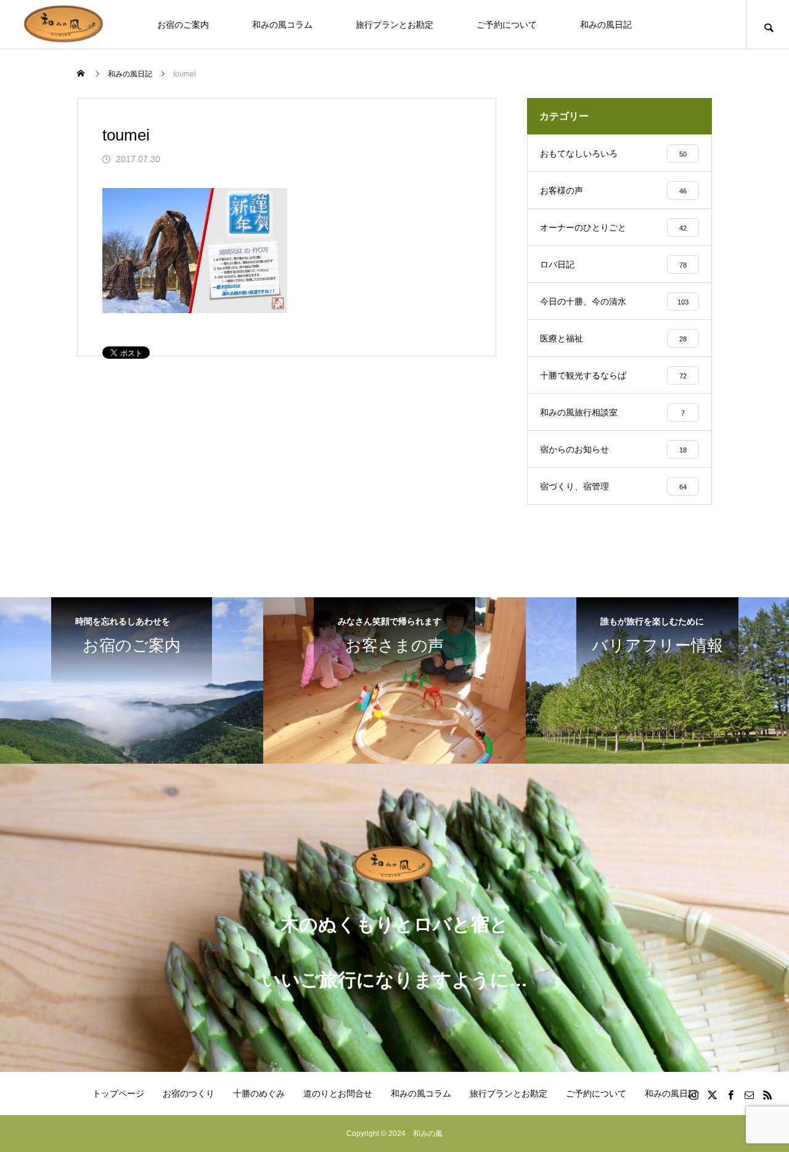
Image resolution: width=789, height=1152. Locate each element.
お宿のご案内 (183, 25)
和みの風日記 (606, 25)
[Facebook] (730, 1095)
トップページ (118, 1093)
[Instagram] (693, 1095)
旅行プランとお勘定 (394, 25)
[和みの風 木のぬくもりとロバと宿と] (64, 24)
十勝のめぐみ (259, 1093)
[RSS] (767, 1095)
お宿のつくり (189, 1093)
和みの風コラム (282, 25)
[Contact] (749, 1095)
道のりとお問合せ (337, 1093)
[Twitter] (712, 1095)
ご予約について (506, 25)
